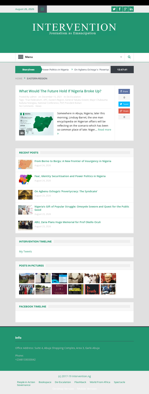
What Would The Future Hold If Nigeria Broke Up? (60, 91)
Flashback (80, 382)
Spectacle (119, 382)
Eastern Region (56, 99)
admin (33, 96)
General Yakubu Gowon (77, 99)
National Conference (48, 102)
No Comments (26, 105)
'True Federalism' (33, 99)
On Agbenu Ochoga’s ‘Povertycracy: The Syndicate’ (97, 69)
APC (45, 99)
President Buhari (73, 102)
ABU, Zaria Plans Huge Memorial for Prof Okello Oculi (68, 222)
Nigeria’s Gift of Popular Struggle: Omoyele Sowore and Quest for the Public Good (82, 208)
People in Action (26, 382)
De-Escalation (74, 96)
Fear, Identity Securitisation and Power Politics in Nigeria (70, 176)
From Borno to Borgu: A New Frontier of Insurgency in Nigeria (73, 161)
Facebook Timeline (32, 306)
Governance (23, 384)
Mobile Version (87, 388)
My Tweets (25, 251)
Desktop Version (63, 388)
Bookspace (45, 382)
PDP (62, 102)
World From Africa (100, 382)
